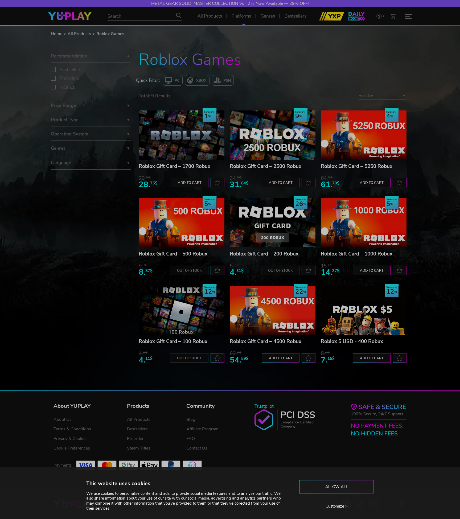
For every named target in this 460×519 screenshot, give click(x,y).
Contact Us (196, 448)
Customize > (337, 506)
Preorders (69, 78)
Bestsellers (70, 69)
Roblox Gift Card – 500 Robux (173, 253)
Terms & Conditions (72, 429)
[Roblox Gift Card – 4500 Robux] (272, 310)
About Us (63, 419)
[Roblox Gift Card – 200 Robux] (272, 222)
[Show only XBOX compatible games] (197, 80)
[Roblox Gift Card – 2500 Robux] (272, 135)
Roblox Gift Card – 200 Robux (264, 253)
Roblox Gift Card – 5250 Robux (356, 166)
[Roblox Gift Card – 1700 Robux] (181, 135)
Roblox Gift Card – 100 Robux (173, 341)
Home (56, 34)
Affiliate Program (202, 429)
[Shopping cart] (393, 16)
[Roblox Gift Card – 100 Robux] (181, 310)
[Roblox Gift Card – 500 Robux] (181, 222)
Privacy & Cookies (71, 438)
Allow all (336, 486)
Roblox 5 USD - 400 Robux (352, 341)
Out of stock (189, 270)
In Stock (67, 87)
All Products (79, 34)
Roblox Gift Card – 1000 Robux (356, 253)
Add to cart (190, 182)
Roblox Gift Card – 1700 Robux (174, 166)
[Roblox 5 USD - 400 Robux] (363, 310)
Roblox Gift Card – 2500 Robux (265, 166)
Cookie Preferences (72, 448)
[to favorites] (217, 182)
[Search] (178, 15)
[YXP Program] (331, 16)
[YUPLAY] (70, 16)
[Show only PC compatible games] (173, 80)
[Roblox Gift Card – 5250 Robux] (363, 135)
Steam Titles (138, 448)
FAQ (190, 438)
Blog (190, 419)
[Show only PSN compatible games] (223, 80)
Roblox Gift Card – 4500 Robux (265, 341)
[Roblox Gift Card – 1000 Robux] (363, 222)
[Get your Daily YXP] (356, 16)
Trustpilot (264, 406)
